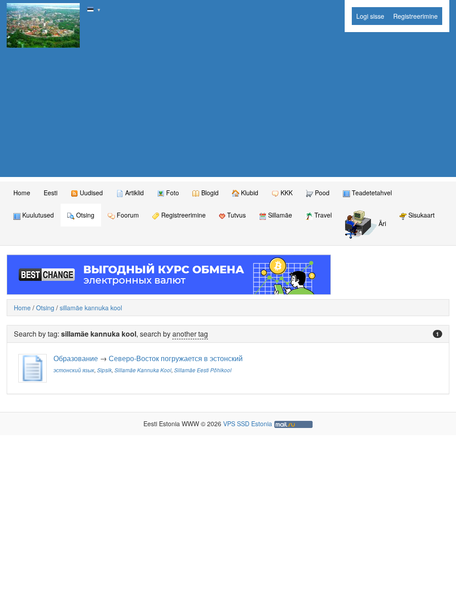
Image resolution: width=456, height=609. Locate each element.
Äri (381, 223)
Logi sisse (370, 16)
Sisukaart (421, 214)
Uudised (90, 192)
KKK (286, 192)
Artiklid (133, 192)
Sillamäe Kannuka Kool (142, 370)
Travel (322, 214)
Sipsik (104, 370)
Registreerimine (415, 16)
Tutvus (235, 214)
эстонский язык (73, 370)
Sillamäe (279, 214)
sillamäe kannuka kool (91, 307)
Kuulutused (37, 214)
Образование (75, 358)
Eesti (50, 192)
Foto (171, 192)
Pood (321, 192)
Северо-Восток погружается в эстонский (176, 358)
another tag (190, 334)
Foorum (127, 214)
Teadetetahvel (371, 192)
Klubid (248, 192)
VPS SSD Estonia (247, 423)
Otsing (84, 214)
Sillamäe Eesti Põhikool (203, 370)
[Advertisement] (228, 114)
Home (21, 192)
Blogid (209, 192)
